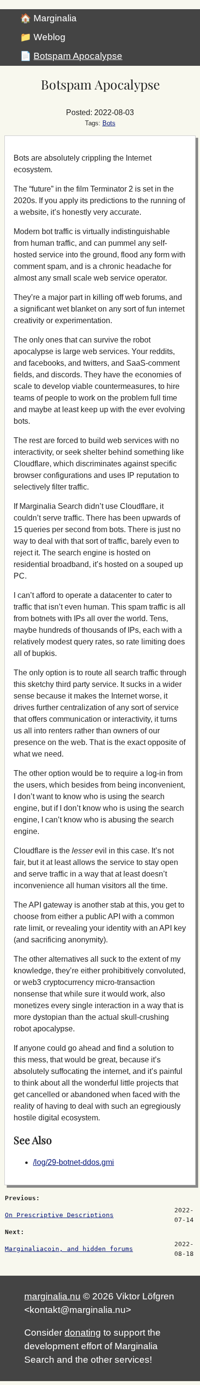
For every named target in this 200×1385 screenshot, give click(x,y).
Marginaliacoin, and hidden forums (69, 1248)
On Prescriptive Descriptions (59, 1215)
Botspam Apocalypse (77, 56)
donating (83, 1332)
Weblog (49, 37)
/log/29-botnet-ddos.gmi (73, 1162)
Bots (109, 123)
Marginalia (55, 18)
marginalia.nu (52, 1296)
